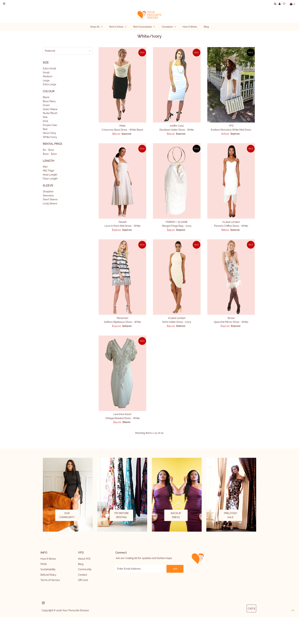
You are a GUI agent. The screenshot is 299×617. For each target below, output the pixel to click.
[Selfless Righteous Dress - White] (122, 277)
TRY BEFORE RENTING (121, 515)
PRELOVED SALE (230, 515)
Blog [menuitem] (206, 26)
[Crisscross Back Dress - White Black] (122, 85)
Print (45, 121)
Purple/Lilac (50, 125)
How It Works (48, 558)
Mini (45, 166)
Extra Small (49, 68)
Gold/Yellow (50, 109)
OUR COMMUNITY (67, 515)
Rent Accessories (142, 26)
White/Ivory (50, 137)
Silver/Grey (49, 133)
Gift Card (83, 580)
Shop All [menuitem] (94, 26)
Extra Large (49, 84)
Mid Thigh (48, 170)
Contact (82, 574)
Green (46, 105)
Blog (80, 564)
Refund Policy (48, 574)
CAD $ (251, 608)
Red (45, 129)
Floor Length (50, 178)
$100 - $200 (50, 153)
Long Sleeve (50, 203)
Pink (45, 117)
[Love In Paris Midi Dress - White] (122, 181)
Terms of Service (50, 580)
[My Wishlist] (284, 4)
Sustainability (48, 569)
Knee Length (50, 174)
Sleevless (48, 195)
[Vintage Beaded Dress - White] (122, 373)
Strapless (48, 191)
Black (46, 97)
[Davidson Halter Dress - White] (177, 85)
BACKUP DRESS (176, 515)
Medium (47, 76)
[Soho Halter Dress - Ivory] (177, 277)
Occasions (167, 26)
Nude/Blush (50, 113)
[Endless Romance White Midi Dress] (231, 85)
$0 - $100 (48, 149)
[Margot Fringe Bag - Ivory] (177, 181)
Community (85, 569)
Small (46, 72)
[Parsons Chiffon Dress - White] (231, 181)
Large (46, 80)
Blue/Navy (49, 101)
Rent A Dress (116, 26)
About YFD (84, 558)
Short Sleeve (50, 199)
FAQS (43, 564)
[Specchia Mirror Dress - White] (231, 277)
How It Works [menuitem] (190, 26)
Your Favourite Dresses (75, 610)
